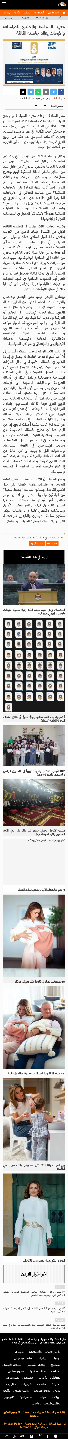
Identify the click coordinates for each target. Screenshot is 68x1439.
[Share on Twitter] (53, 92)
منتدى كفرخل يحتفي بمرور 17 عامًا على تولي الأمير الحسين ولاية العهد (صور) (34, 832)
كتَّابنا (60, 17)
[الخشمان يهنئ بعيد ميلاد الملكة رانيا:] (34, 584)
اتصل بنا (25, 17)
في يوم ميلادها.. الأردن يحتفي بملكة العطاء (41, 890)
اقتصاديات (39, 13)
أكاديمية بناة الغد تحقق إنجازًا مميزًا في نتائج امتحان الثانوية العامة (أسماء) (34, 719)
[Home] (64, 13)
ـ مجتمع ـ (55, 1365)
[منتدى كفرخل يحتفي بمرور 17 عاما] (34, 802)
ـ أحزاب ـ (42, 1378)
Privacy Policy (13, 1424)
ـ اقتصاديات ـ (35, 1352)
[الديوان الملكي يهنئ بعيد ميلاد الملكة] (34, 1215)
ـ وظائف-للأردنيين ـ (36, 1365)
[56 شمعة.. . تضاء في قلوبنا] (34, 936)
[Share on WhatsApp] (38, 92)
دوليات (27, 13)
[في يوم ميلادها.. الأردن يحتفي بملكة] (34, 862)
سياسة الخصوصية (35, 1424)
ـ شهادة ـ (55, 1384)
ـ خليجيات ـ (26, 1384)
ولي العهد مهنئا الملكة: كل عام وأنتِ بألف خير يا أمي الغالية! (34, 1167)
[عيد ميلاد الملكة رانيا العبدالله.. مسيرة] (34, 1027)
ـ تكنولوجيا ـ (9, 1397)
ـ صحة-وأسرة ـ (26, 1397)
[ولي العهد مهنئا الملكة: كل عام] (34, 1119)
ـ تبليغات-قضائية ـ (12, 1365)
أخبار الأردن (53, 13)
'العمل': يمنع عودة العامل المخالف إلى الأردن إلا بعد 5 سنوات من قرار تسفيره (34, 1310)
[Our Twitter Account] (40, 1437)
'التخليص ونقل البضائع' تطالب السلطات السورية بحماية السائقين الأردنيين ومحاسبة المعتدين (34, 1293)
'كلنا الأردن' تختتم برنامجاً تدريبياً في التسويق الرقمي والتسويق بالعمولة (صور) (34, 773)
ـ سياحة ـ (42, 1397)
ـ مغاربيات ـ (11, 1384)
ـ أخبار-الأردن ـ (52, 1352)
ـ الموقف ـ (55, 1378)
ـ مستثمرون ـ (12, 1378)
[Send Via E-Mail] (46, 92)
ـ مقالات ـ (55, 1371)
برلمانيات (6, 13)
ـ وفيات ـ (55, 1358)
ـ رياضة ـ (55, 1397)
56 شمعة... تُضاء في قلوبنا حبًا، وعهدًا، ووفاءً (40, 981)
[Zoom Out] (35, 105)
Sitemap (25, 1427)
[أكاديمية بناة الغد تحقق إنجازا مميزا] (34, 665)
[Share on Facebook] (61, 92)
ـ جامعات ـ (41, 1384)
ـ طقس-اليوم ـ (52, 1403)
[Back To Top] (62, 1436)
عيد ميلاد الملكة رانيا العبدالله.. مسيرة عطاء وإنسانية (36, 1073)
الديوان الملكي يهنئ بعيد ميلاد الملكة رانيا (44, 1260)
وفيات (17, 13)
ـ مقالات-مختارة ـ (37, 1371)
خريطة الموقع (41, 1427)
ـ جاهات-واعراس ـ (23, 1358)
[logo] (61, 6)
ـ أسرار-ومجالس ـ (16, 1371)
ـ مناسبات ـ (28, 1378)
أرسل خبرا (8, 17)
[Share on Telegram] (31, 92)
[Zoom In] (45, 105)
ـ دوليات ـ (19, 1352)
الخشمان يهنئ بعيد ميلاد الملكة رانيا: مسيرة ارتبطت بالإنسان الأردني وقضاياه (34, 612)
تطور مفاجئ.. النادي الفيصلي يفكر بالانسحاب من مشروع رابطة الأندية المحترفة (34, 1326)
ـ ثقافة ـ (6, 1391)
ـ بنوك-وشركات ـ (41, 1391)
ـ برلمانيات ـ (42, 1358)
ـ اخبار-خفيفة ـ (21, 1391)
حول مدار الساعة (42, 17)
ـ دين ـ (57, 1391)
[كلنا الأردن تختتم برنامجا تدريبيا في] (34, 745)
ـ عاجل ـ (36, 1403)
